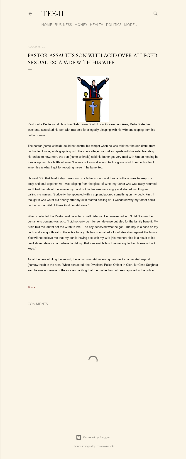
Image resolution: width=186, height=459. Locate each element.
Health (96, 25)
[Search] (155, 12)
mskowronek (105, 446)
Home (46, 25)
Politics (114, 25)
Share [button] (31, 287)
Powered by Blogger (96, 437)
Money (80, 25)
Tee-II (52, 13)
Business (63, 25)
